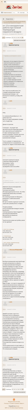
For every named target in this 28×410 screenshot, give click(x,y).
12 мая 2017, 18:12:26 (8, 180)
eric (11, 101)
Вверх (4, 389)
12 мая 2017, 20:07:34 (11, 364)
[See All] (3, 19)
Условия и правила (14, 403)
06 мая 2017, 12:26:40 (11, 108)
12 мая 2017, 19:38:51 (11, 257)
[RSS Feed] (14, 399)
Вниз (4, 37)
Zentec (17, 406)
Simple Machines (18, 408)
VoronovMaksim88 (16, 250)
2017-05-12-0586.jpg (9, 229)
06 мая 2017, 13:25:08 (11, 155)
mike (11, 43)
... (16, 37)
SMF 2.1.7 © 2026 (9, 408)
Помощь (6, 403)
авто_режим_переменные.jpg (11, 242)
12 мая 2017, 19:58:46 (11, 309)
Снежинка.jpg (7, 236)
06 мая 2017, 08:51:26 (11, 50)
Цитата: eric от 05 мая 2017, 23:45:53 (13, 55)
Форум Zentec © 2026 (14, 401)
